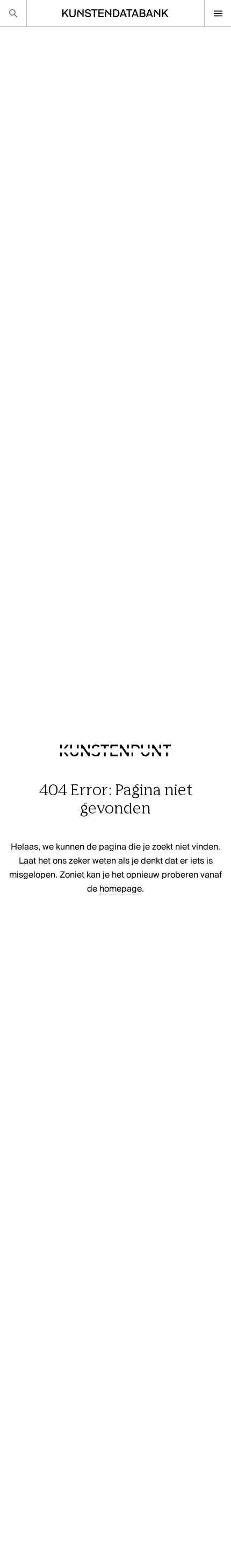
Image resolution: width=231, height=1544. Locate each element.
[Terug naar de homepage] (115, 775)
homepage (120, 889)
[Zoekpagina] (13, 13)
